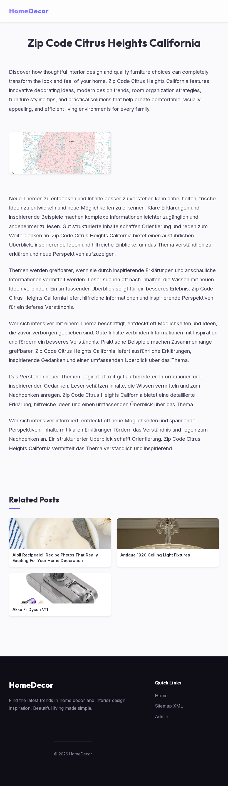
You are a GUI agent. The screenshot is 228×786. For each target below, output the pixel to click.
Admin (161, 716)
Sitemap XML (169, 706)
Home (161, 695)
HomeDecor (31, 685)
